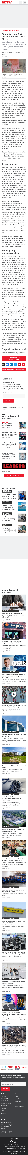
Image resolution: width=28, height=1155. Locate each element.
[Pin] (19, 364)
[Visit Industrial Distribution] (3, 1069)
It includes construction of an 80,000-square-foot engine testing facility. (12, 834)
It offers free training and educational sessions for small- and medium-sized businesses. (12, 987)
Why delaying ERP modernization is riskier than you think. (13, 616)
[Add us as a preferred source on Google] (23, 364)
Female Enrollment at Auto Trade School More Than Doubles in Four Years (14, 859)
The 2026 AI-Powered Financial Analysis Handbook (9, 530)
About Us (6, 1145)
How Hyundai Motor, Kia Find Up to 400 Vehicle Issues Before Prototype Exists (14, 953)
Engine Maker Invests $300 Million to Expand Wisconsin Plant (13, 830)
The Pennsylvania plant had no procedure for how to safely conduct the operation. (13, 1051)
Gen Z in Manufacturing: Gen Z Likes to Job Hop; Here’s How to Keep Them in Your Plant (9, 444)
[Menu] (24, 2)
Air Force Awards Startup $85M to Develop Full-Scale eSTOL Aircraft (8, 507)
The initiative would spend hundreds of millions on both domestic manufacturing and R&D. (13, 926)
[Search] (20, 2)
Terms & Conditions (19, 1147)
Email (2, 1081)
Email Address (7, 393)
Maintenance (6, 826)
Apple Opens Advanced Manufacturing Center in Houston (13, 982)
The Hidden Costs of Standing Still (12, 613)
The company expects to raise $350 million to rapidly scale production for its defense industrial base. (14, 646)
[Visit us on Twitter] (15, 1141)
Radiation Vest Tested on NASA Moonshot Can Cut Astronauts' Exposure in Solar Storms (14, 1014)
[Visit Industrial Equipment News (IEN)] (17, 1067)
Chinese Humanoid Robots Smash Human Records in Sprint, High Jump (8, 454)
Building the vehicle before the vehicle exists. (12, 957)
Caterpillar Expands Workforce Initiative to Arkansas (14, 735)
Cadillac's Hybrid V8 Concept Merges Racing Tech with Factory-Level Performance (13, 798)
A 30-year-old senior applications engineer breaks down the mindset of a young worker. (14, 680)
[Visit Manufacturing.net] (10, 1069)
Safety (4, 1042)
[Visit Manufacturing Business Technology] (17, 1069)
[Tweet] (15, 364)
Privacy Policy (9, 1147)
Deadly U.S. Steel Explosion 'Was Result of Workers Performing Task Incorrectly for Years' (14, 1047)
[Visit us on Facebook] (11, 1141)
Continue (8, 401)
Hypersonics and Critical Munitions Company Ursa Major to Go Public (9, 434)
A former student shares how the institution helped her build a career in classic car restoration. (14, 864)
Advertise (21, 1145)
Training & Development (11, 30)
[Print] (3, 364)
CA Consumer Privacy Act (12, 1148)
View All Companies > (14, 475)
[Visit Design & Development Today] (3, 1067)
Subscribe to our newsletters (14, 358)
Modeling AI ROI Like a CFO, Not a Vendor (8, 424)
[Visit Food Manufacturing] (10, 1067)
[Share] (7, 364)
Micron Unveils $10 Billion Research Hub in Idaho (14, 766)
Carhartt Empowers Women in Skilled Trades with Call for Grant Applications (9, 496)
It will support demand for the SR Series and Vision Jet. (14, 894)
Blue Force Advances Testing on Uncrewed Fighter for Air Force (8, 519)
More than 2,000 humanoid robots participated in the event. (11, 710)
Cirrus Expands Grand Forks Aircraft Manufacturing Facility (13, 890)
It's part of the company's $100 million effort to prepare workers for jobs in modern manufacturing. (14, 740)
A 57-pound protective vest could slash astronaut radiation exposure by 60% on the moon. (14, 1019)
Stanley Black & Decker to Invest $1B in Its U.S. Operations (13, 922)
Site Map (22, 1148)
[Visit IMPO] (24, 1067)
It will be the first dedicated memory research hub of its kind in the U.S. (12, 770)
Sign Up (5, 1089)
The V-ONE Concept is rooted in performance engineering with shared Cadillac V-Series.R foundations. (12, 804)
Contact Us (14, 1145)
